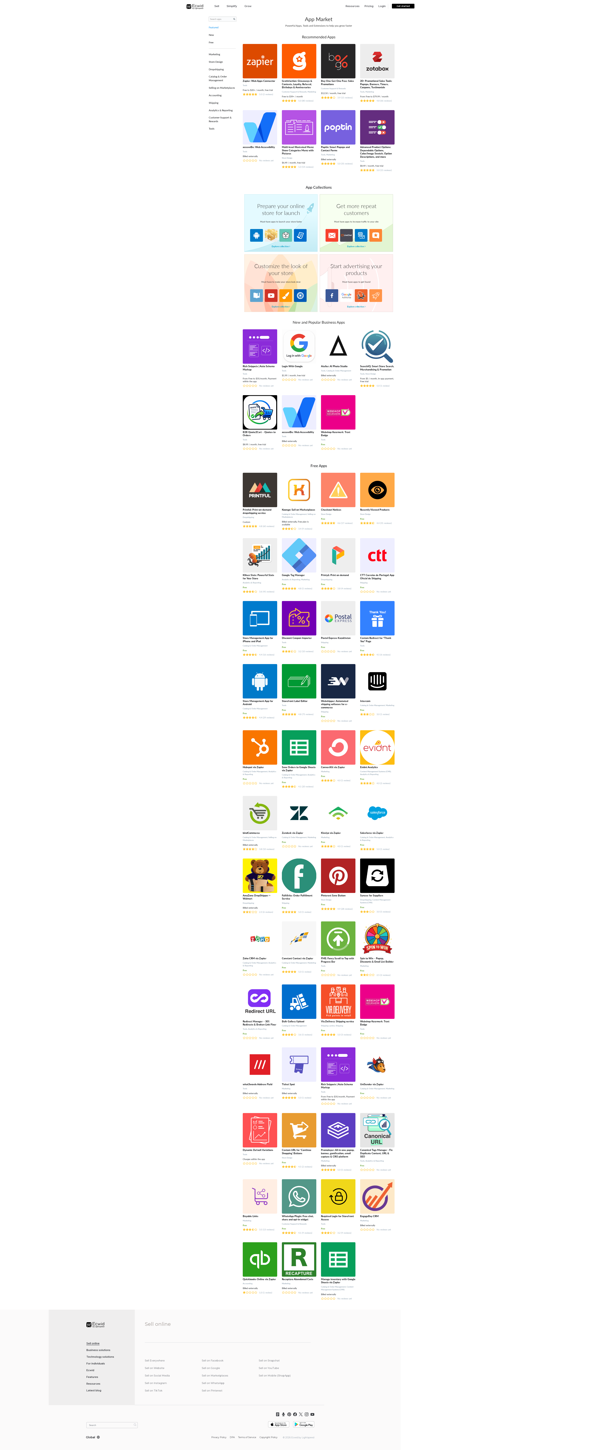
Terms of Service (247, 1437)
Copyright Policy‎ (268, 1437)
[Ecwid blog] (277, 1414)
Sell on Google (211, 1368)
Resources (353, 6)
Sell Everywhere (155, 1360)
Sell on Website (154, 1368)
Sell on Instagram (156, 1383)
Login (382, 6)
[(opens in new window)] (278, 1423)
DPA (232, 1437)
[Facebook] (294, 1414)
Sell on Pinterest (212, 1390)
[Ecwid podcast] (282, 1414)
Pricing (369, 6)
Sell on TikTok (153, 1390)
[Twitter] (300, 1414)
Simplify (232, 6)
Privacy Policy (218, 1437)
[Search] (135, 1424)
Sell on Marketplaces (215, 1375)
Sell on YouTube (269, 1368)
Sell (216, 6)
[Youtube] (311, 1414)
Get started (403, 6)
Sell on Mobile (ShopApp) (275, 1375)
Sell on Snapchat (269, 1360)
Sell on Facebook (212, 1360)
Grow (248, 6)
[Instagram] (305, 1414)
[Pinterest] (288, 1414)
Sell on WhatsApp (213, 1383)
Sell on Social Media (157, 1375)
